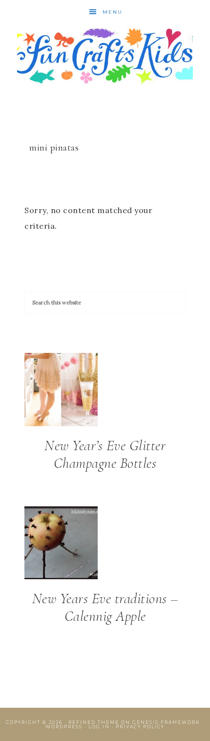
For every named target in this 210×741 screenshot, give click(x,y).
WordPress (64, 726)
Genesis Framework (166, 722)
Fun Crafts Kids (105, 55)
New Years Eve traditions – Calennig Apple (105, 607)
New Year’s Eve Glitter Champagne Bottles (105, 454)
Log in (99, 726)
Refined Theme (93, 722)
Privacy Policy (140, 726)
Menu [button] (113, 12)
